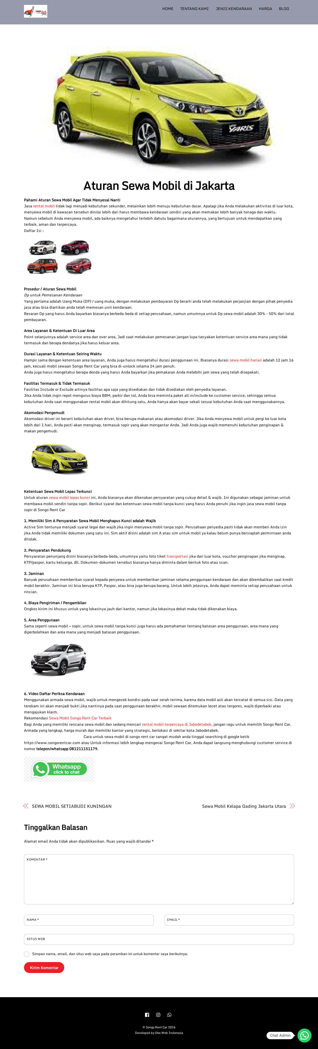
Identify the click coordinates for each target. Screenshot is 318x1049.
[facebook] (147, 1014)
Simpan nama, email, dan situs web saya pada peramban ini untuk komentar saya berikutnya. (110, 953)
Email (173, 919)
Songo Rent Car (156, 1027)
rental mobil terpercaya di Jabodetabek (176, 724)
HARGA (265, 9)
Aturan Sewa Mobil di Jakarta (158, 185)
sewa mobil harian (246, 360)
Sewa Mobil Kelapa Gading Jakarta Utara (244, 806)
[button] (304, 1035)
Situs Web (36, 938)
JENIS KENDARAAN (234, 9)
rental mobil (44, 206)
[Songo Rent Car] (35, 15)
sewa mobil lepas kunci (69, 497)
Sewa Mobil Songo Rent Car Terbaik (80, 718)
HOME (167, 9)
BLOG (284, 9)
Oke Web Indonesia (169, 1032)
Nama (33, 919)
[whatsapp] (169, 1014)
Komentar (37, 859)
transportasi (177, 556)
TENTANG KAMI (194, 9)
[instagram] (158, 1014)
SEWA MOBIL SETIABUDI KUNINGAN (72, 806)
